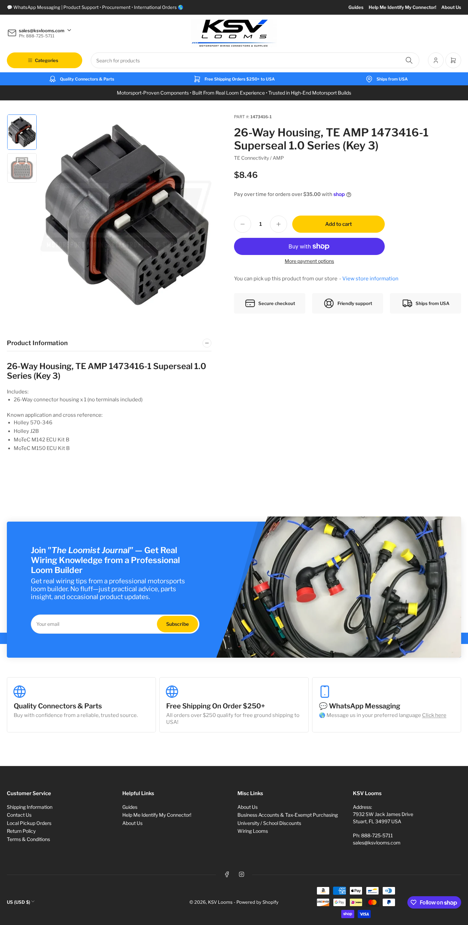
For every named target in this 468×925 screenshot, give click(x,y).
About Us (451, 7)
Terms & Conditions (28, 839)
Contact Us (19, 815)
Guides (356, 7)
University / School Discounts (269, 823)
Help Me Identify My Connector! (402, 7)
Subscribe (177, 624)
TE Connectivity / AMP (259, 158)
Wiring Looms (252, 831)
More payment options (309, 261)
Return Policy (21, 831)
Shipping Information (29, 807)
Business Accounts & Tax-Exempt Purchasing (287, 815)
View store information (370, 279)
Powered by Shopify (257, 902)
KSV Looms (220, 902)
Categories (46, 60)
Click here (434, 715)
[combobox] (255, 60)
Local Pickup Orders (29, 823)
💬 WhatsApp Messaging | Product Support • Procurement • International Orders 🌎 (95, 7)
